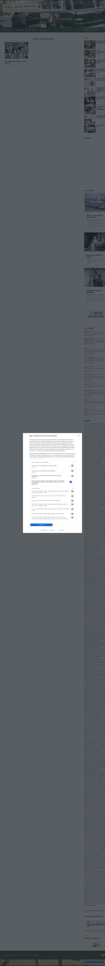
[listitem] (52, 462)
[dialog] (52, 483)
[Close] (79, 436)
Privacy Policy (61, 530)
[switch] (72, 466)
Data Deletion (44, 530)
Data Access (52, 530)
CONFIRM (41, 524)
